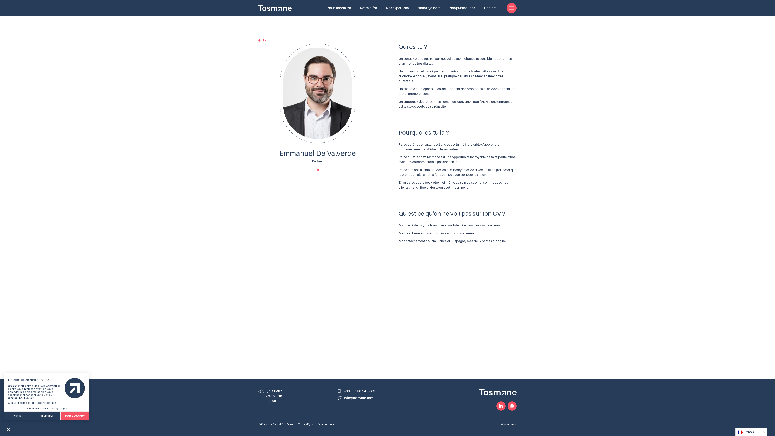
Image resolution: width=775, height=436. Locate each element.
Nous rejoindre (429, 8)
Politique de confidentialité (270, 424)
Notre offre (368, 8)
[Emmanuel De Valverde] (317, 170)
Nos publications (462, 8)
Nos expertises (397, 8)
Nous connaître (339, 8)
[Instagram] (512, 406)
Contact (490, 8)
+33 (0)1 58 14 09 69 (359, 391)
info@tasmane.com (359, 398)
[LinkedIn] (501, 406)
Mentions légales (305, 424)
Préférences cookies (326, 424)
